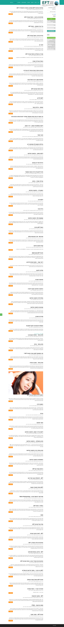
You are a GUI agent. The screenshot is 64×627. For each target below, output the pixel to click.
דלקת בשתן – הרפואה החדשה (35, 153)
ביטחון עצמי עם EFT (38, 469)
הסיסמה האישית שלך (53, 11)
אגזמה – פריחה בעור (38, 107)
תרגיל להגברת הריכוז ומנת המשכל (34, 172)
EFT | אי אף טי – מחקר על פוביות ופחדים (32, 570)
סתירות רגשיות (39, 316)
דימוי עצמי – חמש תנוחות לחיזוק (35, 262)
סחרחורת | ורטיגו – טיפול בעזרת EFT (33, 17)
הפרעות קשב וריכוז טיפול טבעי (35, 79)
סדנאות (32, 2)
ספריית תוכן (26, 46)
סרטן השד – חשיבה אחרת (36, 362)
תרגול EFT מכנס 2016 (37, 253)
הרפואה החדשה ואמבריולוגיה (35, 288)
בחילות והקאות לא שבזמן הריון (35, 144)
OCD (42, 515)
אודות (35, 2)
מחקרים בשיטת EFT (29, 525)
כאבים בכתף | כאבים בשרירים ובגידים (33, 70)
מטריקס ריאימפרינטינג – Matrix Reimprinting (31, 496)
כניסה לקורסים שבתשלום (51, 46)
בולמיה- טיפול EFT (38, 505)
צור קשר (11, 2)
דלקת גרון (40, 199)
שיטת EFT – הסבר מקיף (37, 614)
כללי (32, 27)
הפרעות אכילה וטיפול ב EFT (36, 542)
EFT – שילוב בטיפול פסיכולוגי (35, 552)
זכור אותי (53, 14)
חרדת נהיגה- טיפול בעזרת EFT (35, 35)
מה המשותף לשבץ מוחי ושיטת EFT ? (33, 353)
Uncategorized (31, 18)
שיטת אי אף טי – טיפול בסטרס (35, 589)
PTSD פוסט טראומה (30, 9)
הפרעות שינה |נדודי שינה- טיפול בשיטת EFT (31, 561)
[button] (1, 315)
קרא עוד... (10, 23)
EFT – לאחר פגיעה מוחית (36, 533)
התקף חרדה (40, 404)
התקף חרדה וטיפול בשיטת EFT (35, 395)
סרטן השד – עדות (38, 344)
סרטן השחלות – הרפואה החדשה (34, 441)
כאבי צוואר (40, 135)
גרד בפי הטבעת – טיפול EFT (36, 26)
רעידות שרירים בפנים (37, 162)
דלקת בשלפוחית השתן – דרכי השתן (34, 125)
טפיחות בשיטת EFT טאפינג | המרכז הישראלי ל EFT (30, 8)
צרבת (41, 413)
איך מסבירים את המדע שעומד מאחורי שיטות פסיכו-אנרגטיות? (27, 116)
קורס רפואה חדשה (38, 245)
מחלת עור (53, 39)
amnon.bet (39, 9)
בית (38, 2)
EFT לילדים (40, 98)
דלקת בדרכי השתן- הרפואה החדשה (34, 432)
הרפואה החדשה (24, 2)
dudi (40, 247)
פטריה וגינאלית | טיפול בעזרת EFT (34, 54)
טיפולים (28, 2)
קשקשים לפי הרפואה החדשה (35, 218)
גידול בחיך (40, 209)
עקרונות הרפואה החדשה (36, 307)
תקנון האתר (54, 625)
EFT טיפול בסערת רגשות (36, 487)
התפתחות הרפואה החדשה (36, 459)
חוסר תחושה (40, 422)
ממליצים (19, 2)
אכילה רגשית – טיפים (37, 181)
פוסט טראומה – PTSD (37, 605)
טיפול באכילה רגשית (38, 61)
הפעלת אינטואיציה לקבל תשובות (34, 325)
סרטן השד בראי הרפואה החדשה (34, 450)
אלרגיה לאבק (39, 270)
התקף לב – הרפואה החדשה (36, 190)
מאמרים (15, 2)
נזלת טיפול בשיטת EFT (37, 89)
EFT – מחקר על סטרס (37, 596)
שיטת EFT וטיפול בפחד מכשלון (35, 579)
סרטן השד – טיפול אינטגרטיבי (35, 335)
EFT (31, 9)
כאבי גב (41, 44)
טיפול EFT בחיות (38, 227)
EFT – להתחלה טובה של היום (35, 478)
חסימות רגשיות (39, 279)
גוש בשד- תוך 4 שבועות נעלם (35, 236)
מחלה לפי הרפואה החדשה (36, 298)
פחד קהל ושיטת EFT (37, 524)
